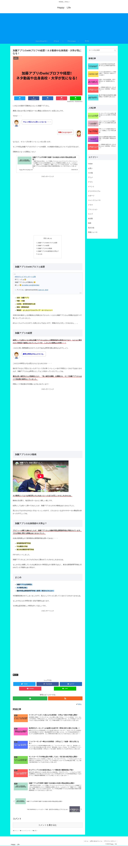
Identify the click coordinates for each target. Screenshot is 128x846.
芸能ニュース (92, 232)
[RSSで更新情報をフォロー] (65, 698)
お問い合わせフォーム (96, 841)
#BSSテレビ (19, 277)
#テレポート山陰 (30, 277)
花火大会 (91, 228)
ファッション (92, 209)
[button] (115, 50)
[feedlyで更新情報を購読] (30, 698)
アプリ (90, 182)
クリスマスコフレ (94, 191)
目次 (45, 238)
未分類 (90, 218)
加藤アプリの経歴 (43, 245)
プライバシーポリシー (110, 841)
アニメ (90, 177)
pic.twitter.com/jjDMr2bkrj (30, 285)
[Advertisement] (64, 25)
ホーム (86, 841)
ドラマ (90, 205)
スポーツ (91, 196)
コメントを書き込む (47, 825)
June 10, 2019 (43, 290)
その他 (90, 173)
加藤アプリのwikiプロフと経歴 (47, 242)
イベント (91, 186)
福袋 (89, 223)
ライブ (90, 214)
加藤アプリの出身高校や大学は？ (48, 251)
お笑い (16, 674)
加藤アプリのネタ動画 (45, 248)
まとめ (40, 254)
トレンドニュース (94, 200)
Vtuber (90, 164)
